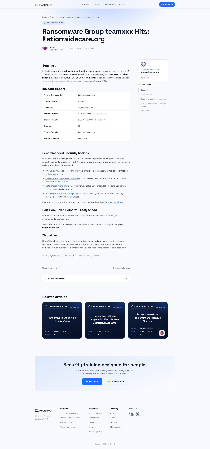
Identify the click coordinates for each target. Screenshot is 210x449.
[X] (137, 414)
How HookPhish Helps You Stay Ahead (153, 104)
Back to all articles (122, 268)
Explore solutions (115, 381)
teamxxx (96, 256)
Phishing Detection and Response (62, 193)
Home (44, 17)
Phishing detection (67, 427)
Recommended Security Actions (154, 99)
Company (123, 4)
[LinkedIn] (131, 414)
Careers (113, 418)
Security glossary (96, 431)
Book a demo (167, 4)
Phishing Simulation (54, 170)
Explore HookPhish (114, 202)
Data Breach (69, 256)
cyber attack (55, 256)
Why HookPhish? (95, 413)
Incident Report (147, 94)
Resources (109, 4)
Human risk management (70, 413)
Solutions (85, 4)
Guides (92, 422)
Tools (97, 4)
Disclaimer (145, 110)
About (112, 413)
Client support (116, 427)
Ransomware (84, 256)
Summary (145, 90)
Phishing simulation (67, 422)
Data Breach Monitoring (57, 185)
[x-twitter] (56, 268)
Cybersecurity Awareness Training (62, 178)
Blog (52, 17)
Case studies (94, 418)
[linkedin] (50, 268)
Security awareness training (71, 418)
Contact (113, 422)
